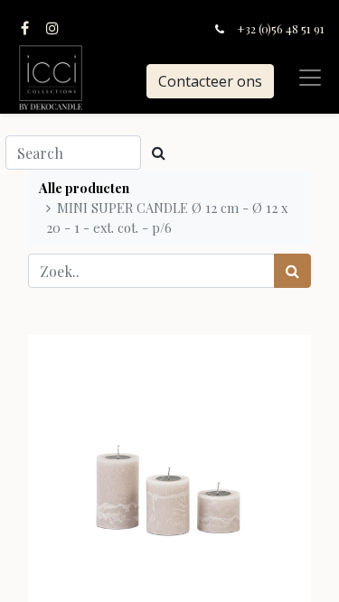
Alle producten (84, 188)
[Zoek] (292, 271)
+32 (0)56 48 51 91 (281, 28)
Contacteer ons (210, 81)
